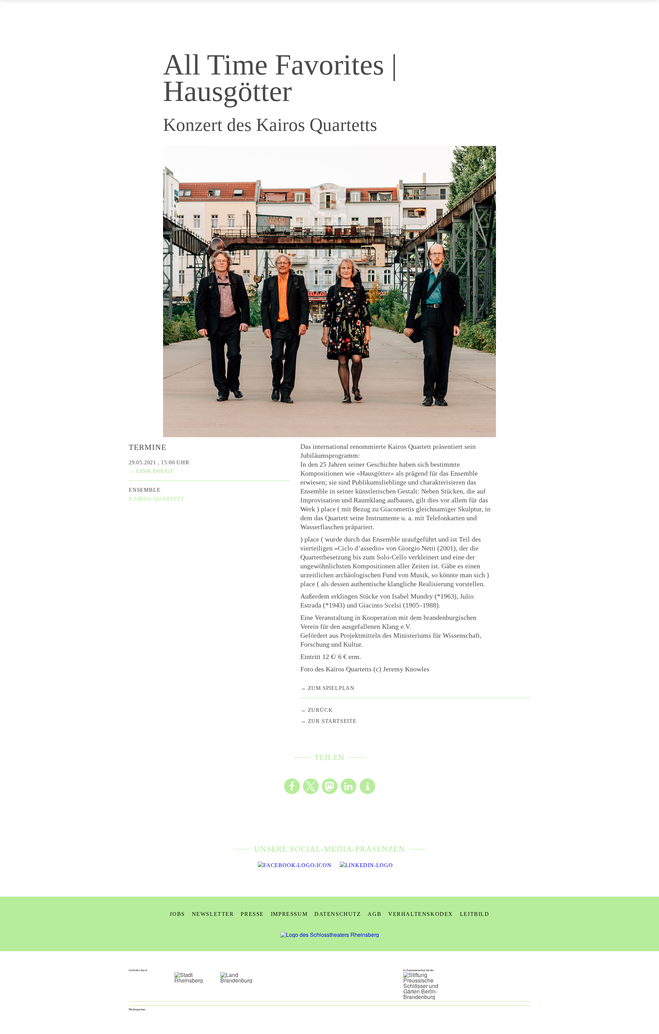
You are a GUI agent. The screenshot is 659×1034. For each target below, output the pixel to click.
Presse (252, 914)
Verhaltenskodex (420, 914)
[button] (292, 786)
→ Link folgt (151, 471)
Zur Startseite (332, 721)
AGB (374, 914)
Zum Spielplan (331, 688)
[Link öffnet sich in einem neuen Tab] (294, 865)
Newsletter (213, 914)
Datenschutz (337, 914)
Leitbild (474, 914)
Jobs (177, 914)
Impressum (289, 914)
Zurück (320, 710)
